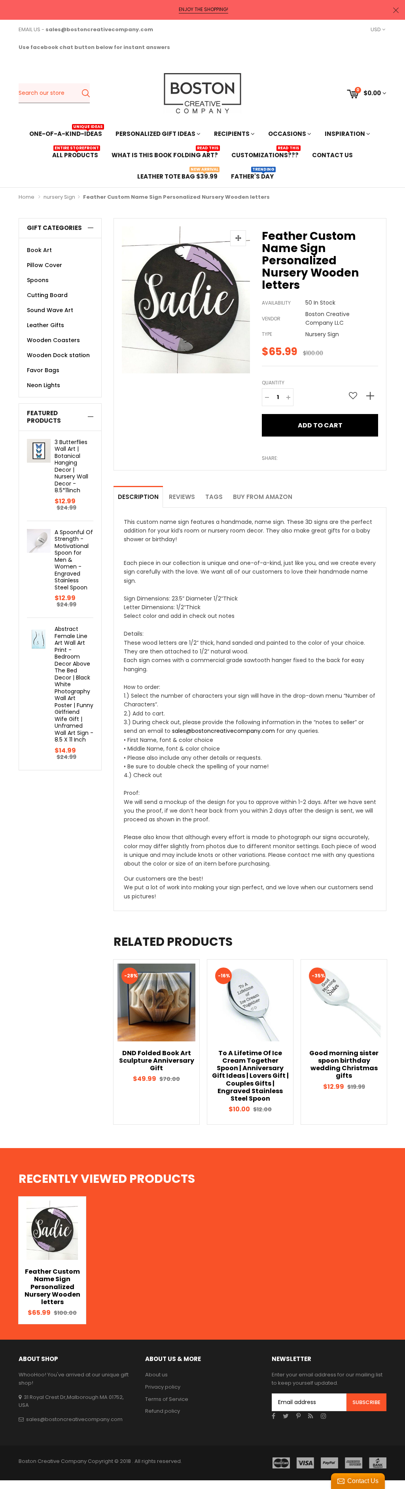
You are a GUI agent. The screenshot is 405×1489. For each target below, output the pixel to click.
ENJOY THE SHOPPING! (203, 9)
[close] (396, 10)
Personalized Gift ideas (156, 134)
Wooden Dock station (58, 355)
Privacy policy (162, 1387)
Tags (214, 497)
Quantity (273, 382)
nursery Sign (59, 197)
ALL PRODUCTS (75, 154)
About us (156, 1374)
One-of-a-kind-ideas (65, 133)
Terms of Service (166, 1399)
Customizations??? (265, 154)
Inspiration (345, 134)
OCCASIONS (287, 134)
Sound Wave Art (50, 310)
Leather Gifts (45, 325)
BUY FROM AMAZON (262, 497)
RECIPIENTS (232, 134)
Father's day (252, 176)
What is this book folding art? (165, 154)
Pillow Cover (44, 265)
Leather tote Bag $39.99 (177, 176)
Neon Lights (43, 385)
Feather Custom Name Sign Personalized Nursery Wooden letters (52, 1286)
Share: (270, 458)
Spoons (38, 280)
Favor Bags (43, 370)
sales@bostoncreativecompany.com (223, 731)
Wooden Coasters (53, 340)
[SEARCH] (85, 93)
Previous (100, 1042)
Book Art (39, 250)
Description (138, 497)
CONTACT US (332, 155)
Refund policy (162, 1411)
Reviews (182, 497)
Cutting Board (47, 295)
